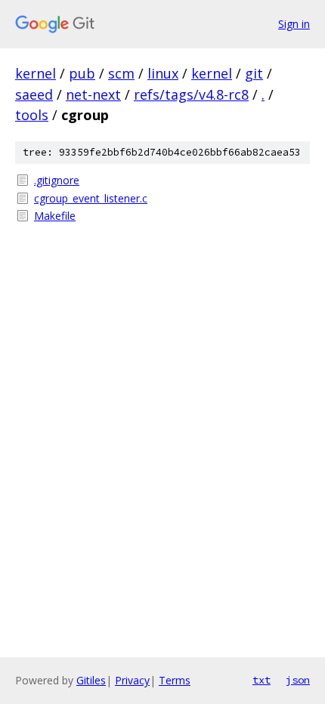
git (254, 73)
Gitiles (91, 680)
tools (31, 115)
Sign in (294, 24)
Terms (174, 680)
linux (162, 73)
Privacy (132, 680)
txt (261, 680)
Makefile (55, 215)
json (298, 680)
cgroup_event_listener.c (90, 198)
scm (121, 73)
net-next (93, 94)
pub (82, 73)
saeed (34, 94)
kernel (35, 73)
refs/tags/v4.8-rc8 (191, 94)
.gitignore (56, 180)
